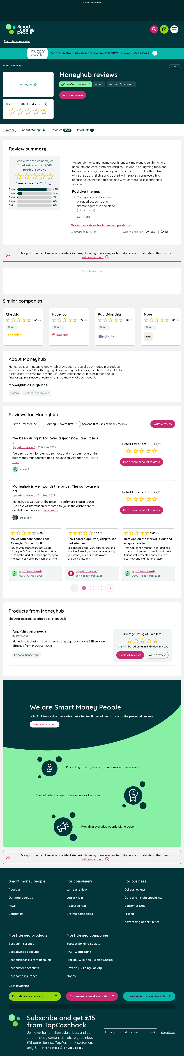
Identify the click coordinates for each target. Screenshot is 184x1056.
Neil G (22, 575)
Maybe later (168, 1032)
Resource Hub (76, 905)
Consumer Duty (135, 905)
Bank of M (26, 517)
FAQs (12, 905)
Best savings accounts (24, 952)
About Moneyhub (33, 130)
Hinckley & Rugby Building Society (90, 960)
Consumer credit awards (89, 996)
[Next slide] (109, 588)
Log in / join (75, 897)
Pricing (129, 914)
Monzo (71, 976)
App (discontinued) (24, 447)
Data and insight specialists (143, 897)
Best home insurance (23, 976)
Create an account (44, 724)
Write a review (72, 95)
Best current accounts (24, 968)
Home (6, 65)
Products (85, 130)
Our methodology (21, 897)
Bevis (78, 575)
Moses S (24, 469)
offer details (50, 1048)
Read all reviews (130, 655)
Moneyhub (19, 65)
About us (14, 889)
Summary (9, 130)
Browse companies (80, 914)
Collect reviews (135, 889)
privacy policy (73, 1048)
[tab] (84, 588)
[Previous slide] (74, 588)
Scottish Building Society (83, 943)
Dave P (136, 575)
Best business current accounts (30, 960)
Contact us (16, 914)
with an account (93, 257)
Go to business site (17, 41)
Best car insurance (21, 943)
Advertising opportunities (142, 922)
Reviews (60, 130)
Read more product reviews (141, 462)
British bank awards (27, 996)
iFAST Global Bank (79, 952)
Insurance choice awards (146, 996)
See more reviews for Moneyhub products (100, 225)
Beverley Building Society (84, 968)
